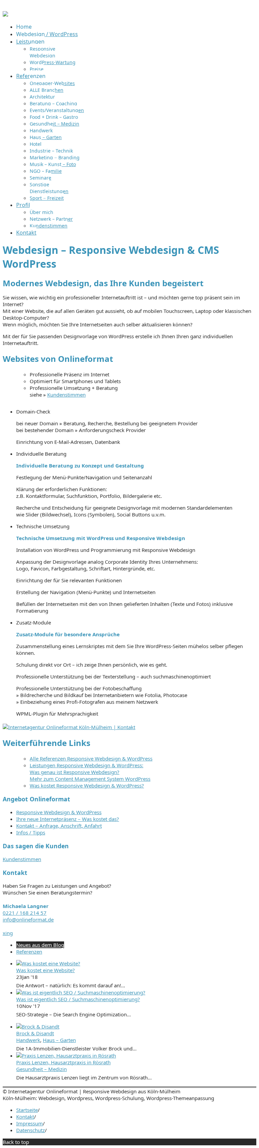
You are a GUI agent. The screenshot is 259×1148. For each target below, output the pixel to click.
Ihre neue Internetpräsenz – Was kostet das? (67, 819)
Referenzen (31, 76)
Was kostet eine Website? (45, 970)
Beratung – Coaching (53, 103)
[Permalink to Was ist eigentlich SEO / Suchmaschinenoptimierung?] (80, 992)
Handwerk (41, 130)
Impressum (29, 1123)
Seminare (40, 178)
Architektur (42, 97)
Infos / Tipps (30, 832)
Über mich (41, 212)
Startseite (27, 1109)
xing (8, 933)
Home (24, 26)
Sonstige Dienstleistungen (49, 187)
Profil (23, 205)
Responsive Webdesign (42, 52)
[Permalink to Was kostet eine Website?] (48, 963)
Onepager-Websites (52, 83)
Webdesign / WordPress (47, 34)
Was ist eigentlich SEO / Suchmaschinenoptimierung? (78, 999)
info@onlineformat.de (28, 919)
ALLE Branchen (46, 90)
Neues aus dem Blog (40, 944)
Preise (37, 69)
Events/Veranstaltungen (57, 110)
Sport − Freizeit (47, 198)
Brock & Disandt (35, 1033)
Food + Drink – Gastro (54, 117)
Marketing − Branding (55, 157)
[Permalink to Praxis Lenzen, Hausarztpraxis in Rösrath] (66, 1055)
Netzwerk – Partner (51, 219)
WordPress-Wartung (53, 62)
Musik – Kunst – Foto (53, 164)
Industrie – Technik (51, 151)
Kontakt (26, 232)
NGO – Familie (46, 171)
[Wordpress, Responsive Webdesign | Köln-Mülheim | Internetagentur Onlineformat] (5, 14)
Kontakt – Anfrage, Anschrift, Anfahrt (59, 825)
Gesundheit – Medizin (54, 124)
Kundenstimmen (48, 225)
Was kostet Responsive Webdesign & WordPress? (87, 785)
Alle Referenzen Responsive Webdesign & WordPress (91, 758)
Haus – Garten (46, 137)
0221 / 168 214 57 (25, 912)
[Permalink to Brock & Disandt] (37, 1026)
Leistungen (30, 41)
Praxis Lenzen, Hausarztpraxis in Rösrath (63, 1062)
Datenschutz (30, 1130)
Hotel (35, 144)
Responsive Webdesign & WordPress (59, 812)
